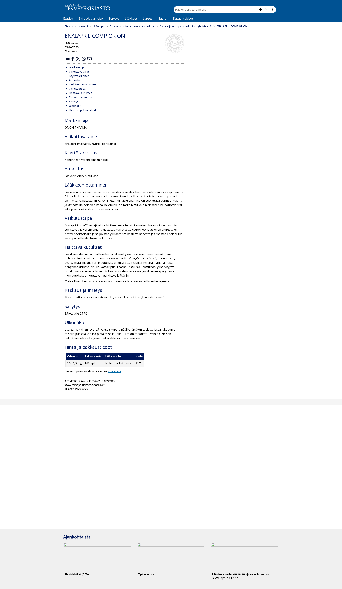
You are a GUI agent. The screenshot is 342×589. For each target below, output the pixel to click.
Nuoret (162, 18)
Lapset (147, 18)
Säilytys (74, 101)
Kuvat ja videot (183, 18)
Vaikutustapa (77, 88)
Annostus (75, 80)
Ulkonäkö (75, 105)
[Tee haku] (271, 9)
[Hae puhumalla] (260, 9)
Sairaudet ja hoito (91, 18)
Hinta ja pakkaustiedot (84, 110)
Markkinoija (76, 67)
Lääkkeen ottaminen (82, 84)
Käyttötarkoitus (79, 76)
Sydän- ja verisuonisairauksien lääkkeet (133, 26)
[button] (68, 58)
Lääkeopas (99, 26)
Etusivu (68, 18)
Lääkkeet (131, 18)
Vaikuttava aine (79, 71)
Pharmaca (114, 371)
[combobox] (225, 9)
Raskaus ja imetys (80, 97)
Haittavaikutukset (80, 93)
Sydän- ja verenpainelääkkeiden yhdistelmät (186, 26)
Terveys (113, 18)
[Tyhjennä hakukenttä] (266, 9)
